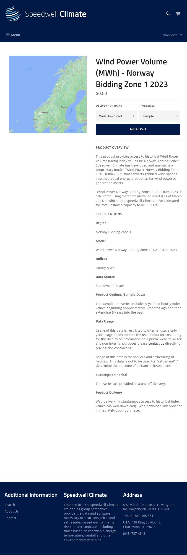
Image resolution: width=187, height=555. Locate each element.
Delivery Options (109, 106)
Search (10, 504)
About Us (11, 511)
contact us (156, 343)
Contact (10, 518)
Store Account (172, 35)
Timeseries (147, 106)
